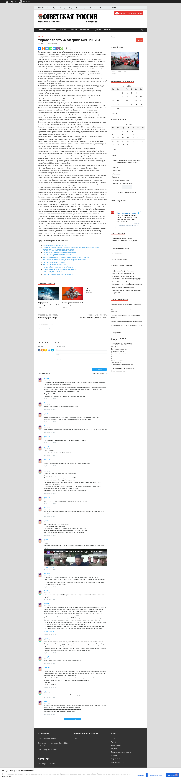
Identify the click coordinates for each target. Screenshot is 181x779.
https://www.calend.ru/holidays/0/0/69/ (122, 368)
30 (127, 108)
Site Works (51, 764)
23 (127, 104)
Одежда (116, 177)
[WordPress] (52, 350)
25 (136, 104)
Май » (117, 114)
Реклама (96, 8)
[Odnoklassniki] (43, 48)
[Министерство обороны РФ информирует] (72, 300)
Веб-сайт (58, 360)
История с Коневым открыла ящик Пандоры (58, 267)
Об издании (84, 30)
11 (136, 97)
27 (113, 108)
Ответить (49, 399)
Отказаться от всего (156, 775)
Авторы (74, 30)
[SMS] (61, 48)
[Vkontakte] (39, 48)
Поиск (113, 37)
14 (118, 101)
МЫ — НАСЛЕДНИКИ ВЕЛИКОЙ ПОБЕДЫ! (58, 255)
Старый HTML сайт (114, 8)
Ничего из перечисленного (122, 183)
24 (131, 104)
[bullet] (53, 342)
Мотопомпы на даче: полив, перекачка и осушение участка (126, 325)
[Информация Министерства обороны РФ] (48, 300)
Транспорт (117, 174)
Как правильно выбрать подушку (54, 262)
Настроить (140, 775)
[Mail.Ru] (49, 350)
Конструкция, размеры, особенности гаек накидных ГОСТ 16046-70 (66, 257)
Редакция (55, 8)
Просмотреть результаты (127, 192)
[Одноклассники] (42, 350)
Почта (58, 354)
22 (122, 104)
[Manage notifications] (176, 774)
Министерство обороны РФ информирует (72, 304)
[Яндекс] (45, 350)
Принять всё (172, 775)
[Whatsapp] (50, 48)
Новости (52, 30)
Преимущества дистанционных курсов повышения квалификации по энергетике (71, 247)
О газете (49, 8)
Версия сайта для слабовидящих (130, 13)
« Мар (113, 114)
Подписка (72, 8)
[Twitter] (47, 48)
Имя (57, 349)
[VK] (39, 350)
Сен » (114, 149)
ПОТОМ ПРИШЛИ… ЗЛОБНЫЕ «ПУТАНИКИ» (58, 250)
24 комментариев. (51, 43)
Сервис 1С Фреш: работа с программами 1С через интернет (127, 321)
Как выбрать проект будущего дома (55, 264)
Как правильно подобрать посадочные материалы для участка (64, 260)
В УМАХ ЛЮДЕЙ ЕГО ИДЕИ (52, 272)
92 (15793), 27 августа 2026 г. (118, 71)
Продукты (116, 167)
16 (127, 101)
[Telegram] (54, 48)
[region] (90, 773)
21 (118, 104)
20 (113, 104)
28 (118, 108)
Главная (42, 30)
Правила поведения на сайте (84, 8)
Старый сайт (103, 8)
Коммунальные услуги (121, 180)
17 (131, 101)
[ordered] (50, 342)
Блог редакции (64, 8)
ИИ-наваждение (128, 287)
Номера (63, 30)
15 (122, 101)
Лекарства (117, 171)
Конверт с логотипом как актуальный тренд (58, 274)
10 (131, 97)
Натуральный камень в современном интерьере (59, 252)
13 (113, 101)
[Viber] (58, 48)
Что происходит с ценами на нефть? (55, 245)
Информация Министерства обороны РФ (48, 304)
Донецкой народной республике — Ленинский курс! (60, 269)
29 (122, 108)
